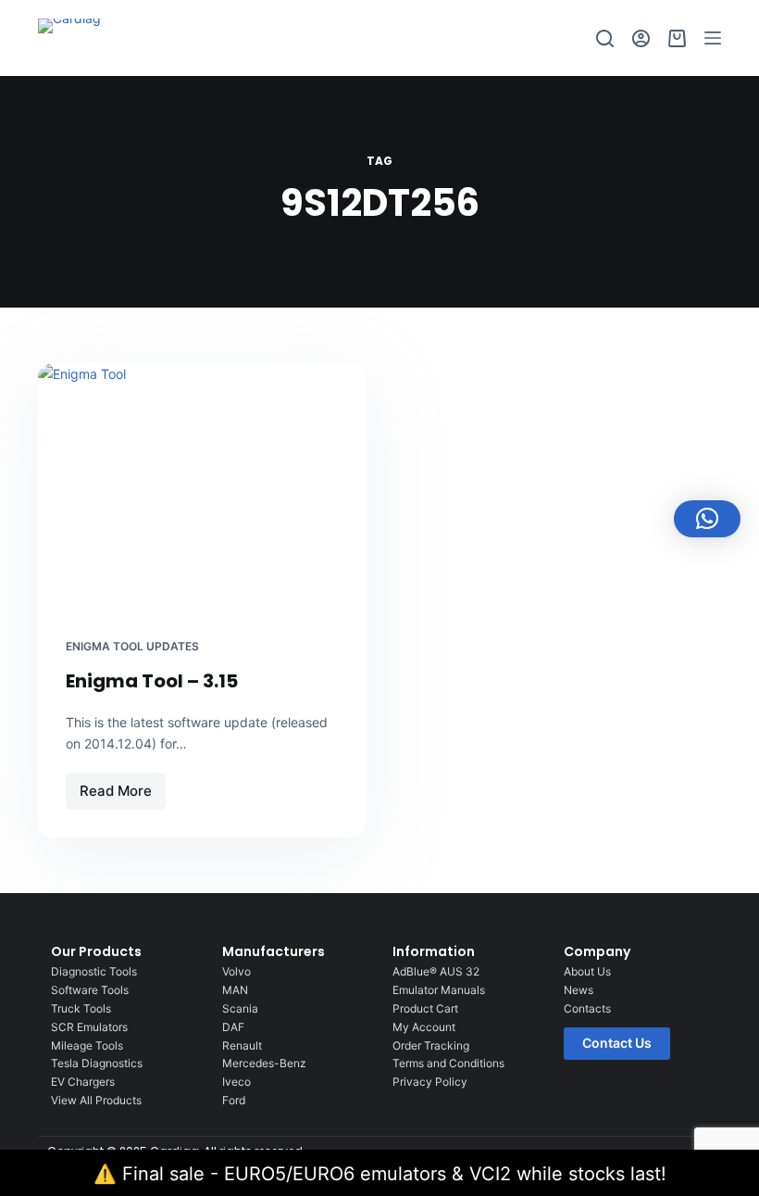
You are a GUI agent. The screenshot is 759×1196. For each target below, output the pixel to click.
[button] (707, 518)
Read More (122, 786)
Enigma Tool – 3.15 (152, 681)
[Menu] (712, 38)
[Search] (605, 38)
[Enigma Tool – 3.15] (202, 486)
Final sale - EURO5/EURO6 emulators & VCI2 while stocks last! (394, 1174)
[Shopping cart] (677, 38)
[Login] (641, 38)
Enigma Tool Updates (132, 646)
